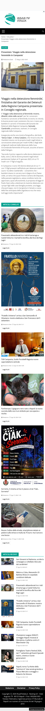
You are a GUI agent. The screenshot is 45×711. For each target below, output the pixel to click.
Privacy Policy (34, 688)
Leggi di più (5, 248)
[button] (43, 31)
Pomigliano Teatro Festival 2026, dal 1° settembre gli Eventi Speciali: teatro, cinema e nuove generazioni (30, 654)
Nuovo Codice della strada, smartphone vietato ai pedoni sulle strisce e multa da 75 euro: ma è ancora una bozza (21, 532)
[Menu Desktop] (3, 31)
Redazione (10, 688)
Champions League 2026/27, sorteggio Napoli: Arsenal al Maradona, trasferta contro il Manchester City (27, 639)
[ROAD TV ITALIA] (17, 19)
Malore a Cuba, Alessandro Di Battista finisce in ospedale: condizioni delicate (27, 574)
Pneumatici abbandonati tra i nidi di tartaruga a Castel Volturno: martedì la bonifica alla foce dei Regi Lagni (22, 237)
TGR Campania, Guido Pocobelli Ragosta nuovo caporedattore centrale (28, 624)
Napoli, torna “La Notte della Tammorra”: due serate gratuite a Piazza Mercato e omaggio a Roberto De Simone (29, 670)
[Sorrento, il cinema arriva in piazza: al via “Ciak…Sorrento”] (22, 455)
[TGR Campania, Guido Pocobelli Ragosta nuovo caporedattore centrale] (22, 344)
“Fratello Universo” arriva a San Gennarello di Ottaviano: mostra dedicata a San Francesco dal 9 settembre (20, 318)
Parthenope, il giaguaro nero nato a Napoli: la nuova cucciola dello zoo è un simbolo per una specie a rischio (21, 411)
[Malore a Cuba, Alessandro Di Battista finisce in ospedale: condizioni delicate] (7, 575)
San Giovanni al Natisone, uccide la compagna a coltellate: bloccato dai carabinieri (30, 561)
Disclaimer (21, 688)
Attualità (4, 48)
